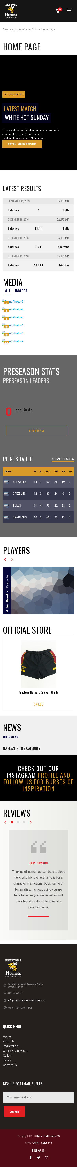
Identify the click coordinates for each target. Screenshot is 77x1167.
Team (7, 471)
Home (7, 1036)
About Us (8, 1041)
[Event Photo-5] (39, 333)
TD (70, 471)
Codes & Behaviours (15, 1050)
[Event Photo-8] (39, 309)
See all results (63, 458)
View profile (36, 430)
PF (56, 471)
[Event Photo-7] (39, 317)
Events (7, 1060)
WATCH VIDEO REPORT (22, 144)
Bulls (66, 210)
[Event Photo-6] (39, 325)
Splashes (13, 210)
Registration (10, 1046)
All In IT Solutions (42, 1142)
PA (63, 471)
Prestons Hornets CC (48, 1136)
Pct (48, 471)
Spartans (63, 247)
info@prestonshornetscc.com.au (26, 1000)
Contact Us (10, 1065)
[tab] (8, 290)
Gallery (7, 1055)
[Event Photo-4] (39, 341)
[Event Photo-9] (39, 301)
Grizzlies (63, 265)
